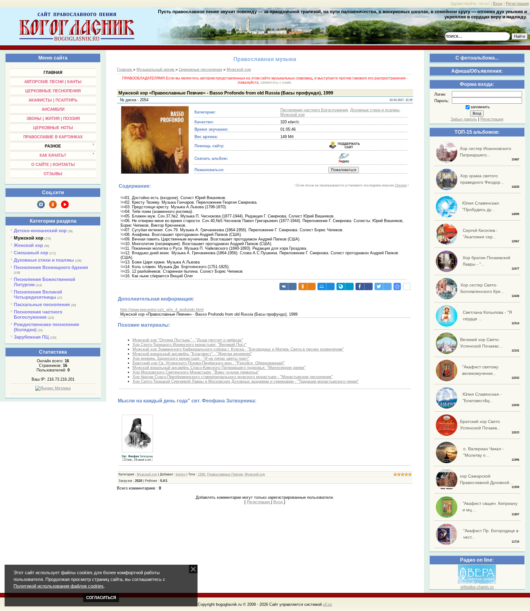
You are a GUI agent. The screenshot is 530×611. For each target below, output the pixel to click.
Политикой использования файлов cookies (58, 586)
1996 (201, 474)
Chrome (401, 185)
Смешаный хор (31, 252)
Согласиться (101, 597)
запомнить (480, 107)
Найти (519, 36)
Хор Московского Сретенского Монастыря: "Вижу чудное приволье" (195, 372)
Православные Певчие (225, 474)
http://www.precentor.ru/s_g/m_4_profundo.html (162, 309)
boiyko (181, 474)
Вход (497, 3)
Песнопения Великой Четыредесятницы (38, 294)
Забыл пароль (464, 119)
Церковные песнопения (200, 69)
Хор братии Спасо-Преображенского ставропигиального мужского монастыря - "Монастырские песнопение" (232, 377)
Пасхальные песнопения (42, 304)
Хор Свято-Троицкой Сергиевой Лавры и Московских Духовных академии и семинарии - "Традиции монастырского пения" (245, 381)
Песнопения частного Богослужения (38, 314)
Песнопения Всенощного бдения (51, 267)
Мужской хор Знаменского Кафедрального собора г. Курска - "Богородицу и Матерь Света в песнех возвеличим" (238, 349)
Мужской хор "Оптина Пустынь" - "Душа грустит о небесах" (187, 340)
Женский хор (28, 245)
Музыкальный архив (155, 69)
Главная (125, 69)
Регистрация (517, 3)
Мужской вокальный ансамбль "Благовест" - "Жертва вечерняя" (192, 354)
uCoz (327, 604)
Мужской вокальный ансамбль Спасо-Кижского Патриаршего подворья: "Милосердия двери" (218, 367)
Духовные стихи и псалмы (44, 260)
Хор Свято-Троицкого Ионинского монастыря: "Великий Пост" (189, 344)
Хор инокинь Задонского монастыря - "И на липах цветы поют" (190, 358)
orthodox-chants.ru (477, 587)
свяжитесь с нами (275, 82)
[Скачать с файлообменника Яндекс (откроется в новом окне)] (344, 161)
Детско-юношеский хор (40, 230)
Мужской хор (28, 237)
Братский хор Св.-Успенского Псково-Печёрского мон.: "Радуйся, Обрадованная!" (208, 363)
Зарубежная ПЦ (31, 337)
